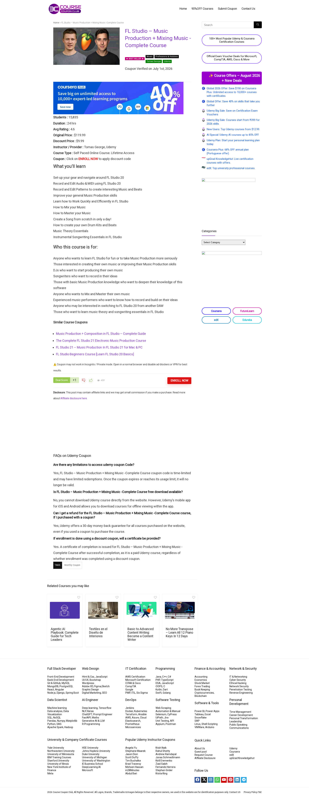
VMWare (199, 727)
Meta (50, 773)
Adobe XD (87, 686)
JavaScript (101, 676)
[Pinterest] (230, 780)
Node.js (51, 692)
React (50, 689)
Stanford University (58, 760)
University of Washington (96, 760)
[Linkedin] (237, 780)
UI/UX (85, 679)
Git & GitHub (54, 683)
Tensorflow (105, 707)
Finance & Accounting (210, 668)
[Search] (258, 24)
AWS (128, 717)
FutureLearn (247, 311)
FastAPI (86, 717)
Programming (165, 668)
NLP (84, 711)
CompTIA (130, 686)
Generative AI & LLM (93, 720)
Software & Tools (207, 703)
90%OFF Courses (202, 8)
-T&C (259, 792)
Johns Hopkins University (96, 751)
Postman (171, 724)
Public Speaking (238, 724)
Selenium (161, 714)
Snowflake (201, 717)
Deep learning (90, 707)
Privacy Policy (250, 792)
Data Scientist (57, 700)
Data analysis (54, 711)
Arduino (209, 727)
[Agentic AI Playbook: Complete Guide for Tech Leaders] (65, 610)
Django (61, 692)
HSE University (90, 747)
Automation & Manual (168, 711)
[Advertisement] (122, 426)
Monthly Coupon (72, 565)
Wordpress (88, 683)
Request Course (204, 754)
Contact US (234, 792)
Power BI (200, 711)
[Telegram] (244, 780)
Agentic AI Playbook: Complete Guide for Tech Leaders (65, 634)
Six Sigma (142, 692)
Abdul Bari (131, 773)
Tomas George (154, 61)
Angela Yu (131, 747)
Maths (95, 717)
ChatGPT (87, 714)
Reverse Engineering (241, 692)
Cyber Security (237, 679)
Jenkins (129, 707)
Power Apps (212, 711)
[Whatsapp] (217, 780)
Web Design (90, 668)
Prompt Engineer (102, 714)
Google (129, 689)
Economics (201, 679)
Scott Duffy (131, 757)
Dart (165, 689)
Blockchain (201, 696)
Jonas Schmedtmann (168, 757)
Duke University (90, 754)
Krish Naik (161, 747)
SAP (197, 720)
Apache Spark (55, 727)
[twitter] (204, 780)
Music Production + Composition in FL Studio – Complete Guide (101, 333)
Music (150, 56)
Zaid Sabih (162, 763)
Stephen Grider (164, 770)
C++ (164, 676)
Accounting (201, 676)
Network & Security (243, 668)
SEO (104, 692)
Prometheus (132, 724)
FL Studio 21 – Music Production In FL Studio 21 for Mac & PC (99, 347)
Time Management (240, 711)
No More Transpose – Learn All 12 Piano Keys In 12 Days (179, 632)
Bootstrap (95, 679)
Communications (239, 727)
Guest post (201, 751)
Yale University (55, 747)
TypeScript (167, 679)
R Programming (91, 724)
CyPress (172, 714)
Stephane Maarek (135, 751)
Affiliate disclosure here (73, 398)
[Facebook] (197, 780)
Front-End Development (60, 676)
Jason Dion (131, 754)
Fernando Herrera (165, 767)
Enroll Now (179, 380)
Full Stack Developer (61, 668)
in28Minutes (132, 770)
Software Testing (168, 700)
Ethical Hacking (237, 683)
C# (169, 676)
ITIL (133, 692)
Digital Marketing (91, 692)
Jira (166, 717)
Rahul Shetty (163, 751)
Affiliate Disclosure (205, 758)
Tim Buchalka (133, 760)
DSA (158, 683)
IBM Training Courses (59, 757)
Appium (160, 724)
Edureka (247, 320)
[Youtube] (224, 780)
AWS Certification (135, 676)
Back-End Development (60, 679)
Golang (167, 692)
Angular (59, 689)
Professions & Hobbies (167, 56)
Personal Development (238, 702)
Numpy (61, 720)
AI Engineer (90, 700)
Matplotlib (71, 720)
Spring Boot (72, 692)
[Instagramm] (211, 780)
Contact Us (248, 8)
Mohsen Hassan (134, 767)
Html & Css (88, 676)
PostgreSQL (66, 686)
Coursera (216, 311)
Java (158, 676)
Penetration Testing (240, 689)
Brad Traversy (133, 763)
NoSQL (57, 717)
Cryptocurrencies (204, 692)
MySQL (66, 683)
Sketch (106, 686)
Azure (135, 717)
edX (216, 320)
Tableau (199, 714)
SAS (59, 724)
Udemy (167, 61)
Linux (197, 724)
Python (51, 724)
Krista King (161, 773)
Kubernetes (140, 711)
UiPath (159, 717)
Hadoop (68, 727)
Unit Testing (162, 720)
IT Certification (135, 668)
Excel (208, 714)
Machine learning (57, 707)
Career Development (241, 715)
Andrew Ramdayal (166, 754)
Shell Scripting (210, 724)
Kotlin (159, 689)
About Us (200, 748)
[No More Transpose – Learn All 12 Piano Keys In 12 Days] (180, 610)
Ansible (142, 714)
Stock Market (202, 683)
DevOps (130, 700)
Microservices (133, 727)
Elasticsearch (132, 720)
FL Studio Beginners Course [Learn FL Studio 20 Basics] (95, 354)
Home (183, 8)
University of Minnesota (60, 754)
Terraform (131, 714)
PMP (127, 692)
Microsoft (87, 770)
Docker (129, 711)
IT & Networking (238, 676)
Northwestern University (61, 751)
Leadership (235, 721)
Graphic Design (90, 689)
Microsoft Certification (138, 679)
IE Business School (92, 763)
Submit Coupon (227, 8)
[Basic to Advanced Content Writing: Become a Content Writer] (141, 610)
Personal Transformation (243, 718)
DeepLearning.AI (91, 767)
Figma (97, 686)
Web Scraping (163, 707)
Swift (159, 692)
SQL (49, 717)
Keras (90, 711)
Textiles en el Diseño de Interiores (98, 632)
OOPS (159, 686)
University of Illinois (58, 763)
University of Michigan (94, 757)
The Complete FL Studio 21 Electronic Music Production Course (101, 340)
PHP (158, 679)
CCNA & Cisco (133, 683)
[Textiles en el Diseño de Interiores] (103, 610)
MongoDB (52, 686)
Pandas (51, 720)
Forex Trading (202, 686)
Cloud (143, 717)
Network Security (239, 686)
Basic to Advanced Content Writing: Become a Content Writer (140, 634)
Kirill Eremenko (164, 760)
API (172, 720)
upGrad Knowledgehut (241, 758)
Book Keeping (202, 689)
